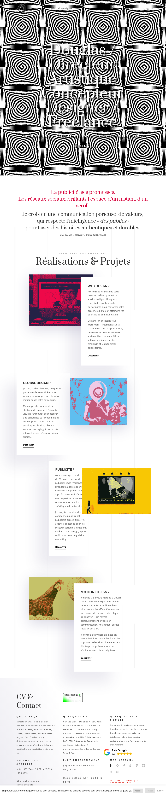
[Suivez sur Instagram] (143, 765)
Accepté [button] (138, 791)
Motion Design (125, 8)
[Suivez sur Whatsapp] (110, 772)
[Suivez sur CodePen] (117, 765)
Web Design (84, 8)
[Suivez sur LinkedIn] (111, 765)
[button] (118, 752)
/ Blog (145, 8)
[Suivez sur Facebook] (124, 765)
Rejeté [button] (150, 791)
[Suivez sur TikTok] (130, 765)
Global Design (61, 8)
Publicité (103, 8)
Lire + (160, 790)
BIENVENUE (38, 8)
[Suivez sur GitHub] (117, 772)
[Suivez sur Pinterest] (137, 765)
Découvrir (93, 355)
